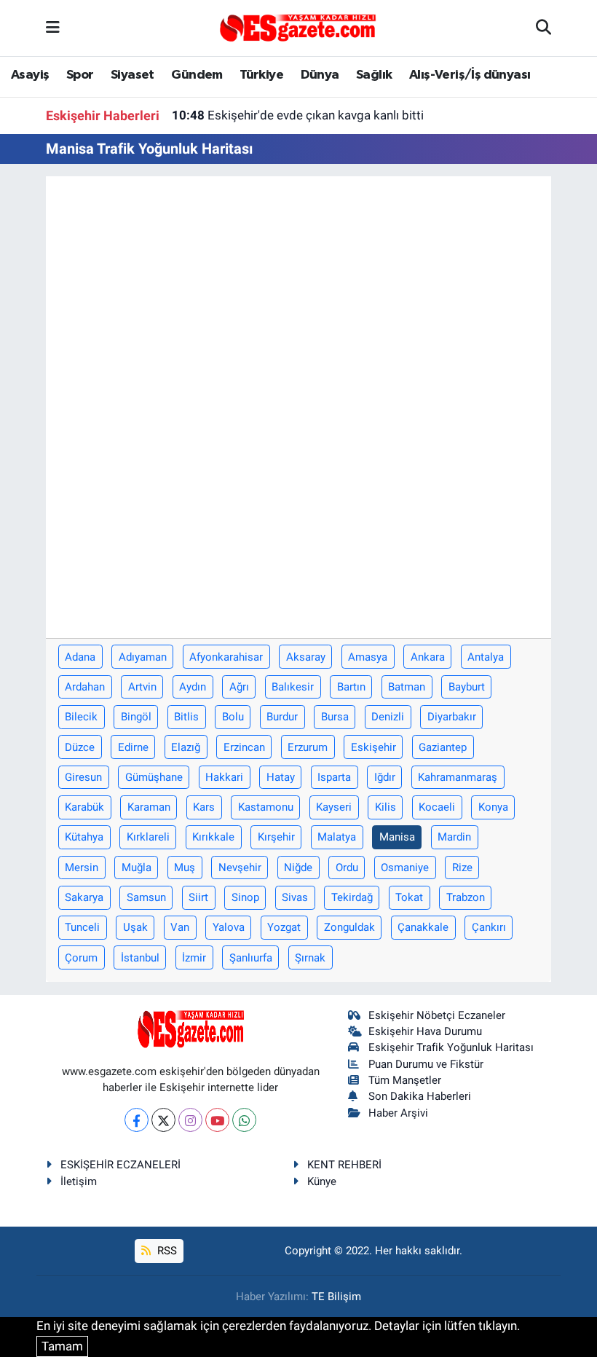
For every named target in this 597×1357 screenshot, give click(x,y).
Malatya (336, 836)
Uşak (135, 927)
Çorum (81, 957)
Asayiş (30, 75)
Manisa (397, 836)
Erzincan (244, 747)
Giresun (83, 777)
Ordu (347, 867)
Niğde (298, 867)
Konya (493, 807)
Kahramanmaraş (457, 777)
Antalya (485, 657)
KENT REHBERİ (344, 1164)
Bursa (335, 716)
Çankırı (489, 927)
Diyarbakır (451, 716)
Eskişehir (373, 747)
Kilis (385, 807)
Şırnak (310, 957)
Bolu (233, 716)
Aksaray (305, 657)
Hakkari (224, 777)
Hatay (280, 777)
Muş (184, 867)
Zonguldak (349, 927)
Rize (462, 867)
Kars (204, 807)
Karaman (148, 807)
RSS (165, 1250)
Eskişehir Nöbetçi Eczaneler (436, 1015)
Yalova (229, 927)
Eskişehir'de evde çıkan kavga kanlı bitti (298, 115)
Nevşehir (239, 867)
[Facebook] (136, 1120)
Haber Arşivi (398, 1113)
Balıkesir (293, 686)
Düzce (80, 747)
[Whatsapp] (244, 1120)
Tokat (409, 897)
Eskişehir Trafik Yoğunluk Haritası (451, 1047)
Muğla (136, 867)
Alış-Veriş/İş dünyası (469, 75)
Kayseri (334, 807)
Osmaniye (405, 867)
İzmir (194, 957)
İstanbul (140, 957)
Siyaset (132, 75)
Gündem (196, 75)
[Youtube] (217, 1120)
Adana (80, 657)
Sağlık (374, 75)
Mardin (454, 836)
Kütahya (84, 836)
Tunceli (82, 927)
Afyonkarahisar (226, 657)
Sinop (245, 897)
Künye (321, 1181)
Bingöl (136, 716)
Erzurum (308, 747)
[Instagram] (190, 1120)
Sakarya (84, 897)
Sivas (295, 897)
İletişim (78, 1181)
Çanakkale (423, 927)
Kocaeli (437, 807)
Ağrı (239, 686)
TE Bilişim (336, 1296)
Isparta (334, 777)
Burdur (282, 716)
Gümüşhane (154, 777)
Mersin (81, 867)
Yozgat (284, 927)
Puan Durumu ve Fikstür (425, 1064)
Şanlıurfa (250, 957)
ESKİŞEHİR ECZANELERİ (120, 1164)
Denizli (387, 716)
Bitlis (186, 716)
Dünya (320, 75)
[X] (163, 1120)
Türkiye (261, 75)
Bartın (351, 686)
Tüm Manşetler (404, 1080)
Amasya (367, 657)
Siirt (198, 897)
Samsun (146, 897)
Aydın (192, 686)
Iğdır (384, 777)
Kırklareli (148, 836)
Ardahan (85, 686)
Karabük (84, 807)
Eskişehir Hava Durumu (425, 1031)
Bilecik (81, 716)
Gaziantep (443, 747)
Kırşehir (276, 836)
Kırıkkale (213, 836)
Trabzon (465, 897)
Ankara (428, 657)
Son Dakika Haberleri (419, 1096)
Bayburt (466, 686)
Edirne (133, 747)
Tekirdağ (352, 897)
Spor (80, 75)
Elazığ (185, 747)
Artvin (142, 686)
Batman (406, 686)
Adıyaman (143, 657)
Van (179, 927)
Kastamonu (265, 807)
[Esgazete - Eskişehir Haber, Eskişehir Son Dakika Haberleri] (298, 27)
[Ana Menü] (53, 27)
